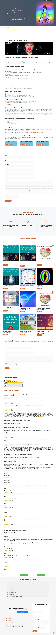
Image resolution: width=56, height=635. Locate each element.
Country (6, 168)
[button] (49, 4)
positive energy (30, 543)
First (5, 158)
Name (6, 155)
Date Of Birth (7, 164)
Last (20, 158)
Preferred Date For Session (9, 172)
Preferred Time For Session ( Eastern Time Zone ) (12, 176)
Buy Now (9, 144)
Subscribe (22, 612)
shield (39, 414)
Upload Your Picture (8, 187)
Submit (7, 368)
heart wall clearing (18, 493)
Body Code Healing (8, 71)
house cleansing (9, 464)
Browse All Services (9, 104)
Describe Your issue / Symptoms (10, 180)
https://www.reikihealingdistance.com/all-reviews (35, 132)
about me (22, 130)
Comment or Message (8, 355)
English (46, 0)
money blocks (37, 62)
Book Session (8, 200)
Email (6, 160)
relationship (30, 62)
